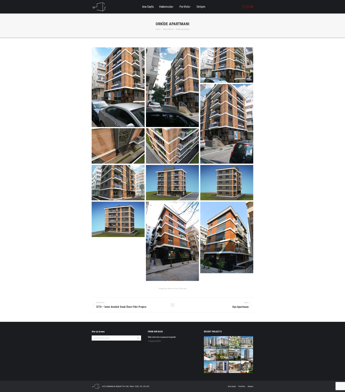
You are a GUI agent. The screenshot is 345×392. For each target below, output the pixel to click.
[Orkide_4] (226, 124)
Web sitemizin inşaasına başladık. (162, 337)
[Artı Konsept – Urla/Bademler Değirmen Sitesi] (210, 367)
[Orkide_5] (118, 146)
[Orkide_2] (172, 87)
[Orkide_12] (226, 237)
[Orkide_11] (172, 146)
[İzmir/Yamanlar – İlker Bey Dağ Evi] (247, 367)
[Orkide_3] (226, 65)
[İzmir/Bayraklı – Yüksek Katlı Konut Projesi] (247, 355)
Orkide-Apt (182, 289)
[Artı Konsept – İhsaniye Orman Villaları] (235, 342)
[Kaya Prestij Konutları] (222, 355)
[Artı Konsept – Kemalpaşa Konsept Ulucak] (222, 342)
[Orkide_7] (172, 182)
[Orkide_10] (226, 182)
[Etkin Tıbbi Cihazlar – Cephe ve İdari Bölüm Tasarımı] (222, 367)
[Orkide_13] (172, 241)
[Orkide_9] (118, 219)
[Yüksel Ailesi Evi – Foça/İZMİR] (235, 367)
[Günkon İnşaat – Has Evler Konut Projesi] (247, 342)
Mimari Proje (172, 289)
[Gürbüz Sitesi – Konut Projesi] (210, 342)
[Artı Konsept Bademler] (210, 355)
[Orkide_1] (118, 87)
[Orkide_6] (118, 182)
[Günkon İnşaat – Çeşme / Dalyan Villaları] (235, 355)
